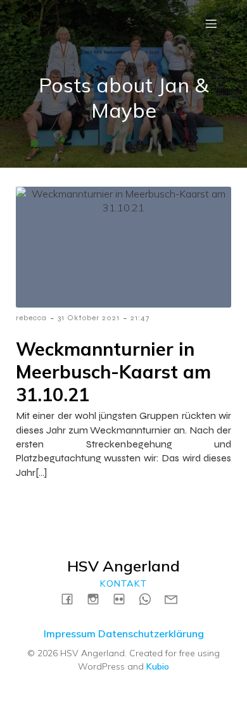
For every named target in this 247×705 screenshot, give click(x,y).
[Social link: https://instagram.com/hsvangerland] (98, 598)
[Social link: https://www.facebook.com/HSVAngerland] (72, 598)
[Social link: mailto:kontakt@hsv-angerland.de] (176, 598)
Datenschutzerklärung (151, 633)
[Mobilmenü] (211, 23)
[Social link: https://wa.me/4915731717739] (150, 598)
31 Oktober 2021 (89, 317)
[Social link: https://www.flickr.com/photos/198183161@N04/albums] (124, 598)
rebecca (31, 317)
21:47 (139, 317)
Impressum (70, 633)
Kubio (157, 666)
